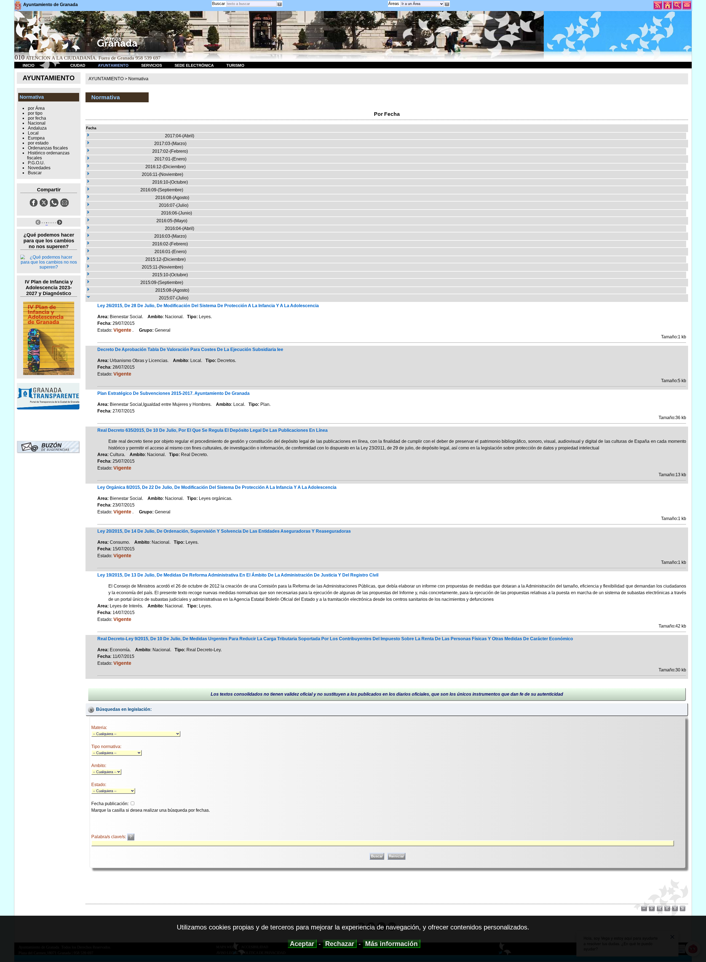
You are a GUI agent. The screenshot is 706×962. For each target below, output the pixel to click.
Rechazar (339, 943)
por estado (38, 143)
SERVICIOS (151, 65)
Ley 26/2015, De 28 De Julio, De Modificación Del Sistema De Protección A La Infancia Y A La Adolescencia (208, 305)
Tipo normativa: (106, 746)
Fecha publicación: (110, 803)
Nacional (37, 123)
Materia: (99, 727)
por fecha (37, 118)
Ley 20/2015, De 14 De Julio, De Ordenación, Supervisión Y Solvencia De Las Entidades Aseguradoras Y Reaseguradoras (224, 531)
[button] (447, 4)
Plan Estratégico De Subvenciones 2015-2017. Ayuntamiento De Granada (173, 393)
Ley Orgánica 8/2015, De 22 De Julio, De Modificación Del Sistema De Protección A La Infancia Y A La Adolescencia (216, 487)
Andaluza (37, 128)
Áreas (394, 3)
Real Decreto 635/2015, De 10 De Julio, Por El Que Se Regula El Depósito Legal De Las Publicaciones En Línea (212, 430)
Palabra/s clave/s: (109, 836)
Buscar (218, 3)
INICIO (28, 65)
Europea (36, 138)
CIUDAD (77, 65)
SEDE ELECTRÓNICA (194, 65)
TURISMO (235, 65)
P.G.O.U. (36, 162)
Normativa (138, 78)
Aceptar (302, 943)
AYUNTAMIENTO (113, 65)
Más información (391, 943)
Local (33, 133)
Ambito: (98, 765)
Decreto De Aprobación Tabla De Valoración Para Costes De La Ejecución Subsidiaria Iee (190, 349)
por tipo (35, 113)
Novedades (39, 167)
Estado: (98, 784)
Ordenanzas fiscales (48, 148)
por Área (36, 108)
